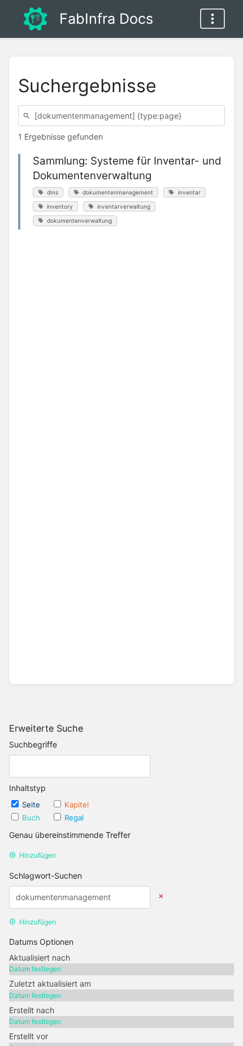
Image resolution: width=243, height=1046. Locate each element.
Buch (32, 817)
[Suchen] (28, 115)
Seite (32, 804)
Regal (74, 817)
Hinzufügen (37, 855)
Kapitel (76, 804)
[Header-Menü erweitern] (212, 18)
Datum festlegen (35, 969)
